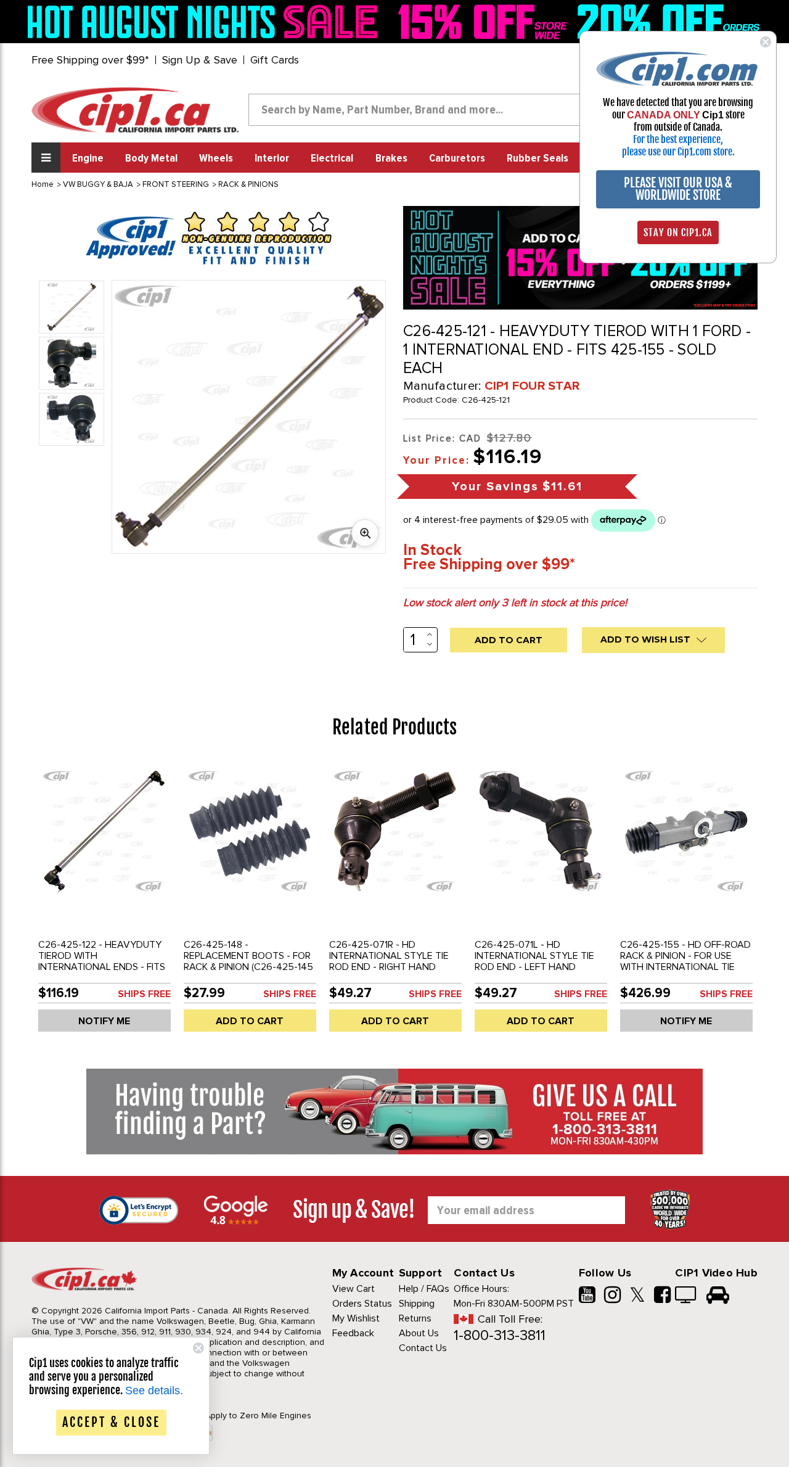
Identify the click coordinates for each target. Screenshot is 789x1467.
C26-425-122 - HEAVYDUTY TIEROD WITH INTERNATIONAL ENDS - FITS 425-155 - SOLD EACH (101, 961)
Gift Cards (274, 59)
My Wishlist (356, 1318)
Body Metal (151, 158)
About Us (419, 1333)
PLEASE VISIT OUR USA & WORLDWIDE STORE (678, 189)
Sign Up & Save (199, 59)
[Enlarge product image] (364, 532)
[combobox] (424, 110)
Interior (272, 158)
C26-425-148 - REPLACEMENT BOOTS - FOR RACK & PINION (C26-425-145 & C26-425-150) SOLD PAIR (248, 961)
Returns (415, 1318)
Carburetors (457, 158)
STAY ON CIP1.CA (678, 232)
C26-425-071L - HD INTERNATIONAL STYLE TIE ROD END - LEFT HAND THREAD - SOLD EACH (534, 961)
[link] (206, 21)
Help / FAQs (424, 1289)
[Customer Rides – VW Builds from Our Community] (717, 1296)
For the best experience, (678, 139)
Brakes (391, 158)
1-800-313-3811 (500, 1335)
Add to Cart (250, 1021)
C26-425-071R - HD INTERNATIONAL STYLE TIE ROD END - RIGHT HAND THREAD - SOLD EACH (389, 961)
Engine (88, 158)
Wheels (216, 158)
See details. (154, 1390)
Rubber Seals (537, 158)
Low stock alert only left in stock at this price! (515, 602)
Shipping (417, 1303)
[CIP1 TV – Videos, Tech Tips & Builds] (686, 1296)
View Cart (353, 1289)
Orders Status (362, 1303)
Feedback (353, 1333)
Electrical (332, 158)
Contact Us (423, 1348)
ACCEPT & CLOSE (111, 1422)
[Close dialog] (765, 42)
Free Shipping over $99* (90, 59)
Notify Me (104, 1021)
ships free (144, 994)
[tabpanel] (104, 901)
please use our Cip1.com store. (678, 152)
